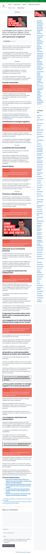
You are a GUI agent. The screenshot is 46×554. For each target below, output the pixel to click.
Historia (39, 193)
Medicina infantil (39, 229)
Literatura (39, 211)
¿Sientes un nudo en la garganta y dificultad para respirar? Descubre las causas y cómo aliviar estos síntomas (40, 61)
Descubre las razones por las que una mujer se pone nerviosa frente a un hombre (18, 494)
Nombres (39, 254)
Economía (40, 164)
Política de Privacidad (34, 1)
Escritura (39, 176)
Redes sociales (39, 271)
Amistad (39, 115)
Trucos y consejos (39, 300)
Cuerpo (39, 144)
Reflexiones (40, 274)
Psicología (40, 264)
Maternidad (40, 221)
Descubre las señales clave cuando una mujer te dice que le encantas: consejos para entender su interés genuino (18, 481)
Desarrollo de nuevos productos (40, 149)
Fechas (39, 183)
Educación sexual (40, 173)
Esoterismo (40, 178)
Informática (40, 199)
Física (38, 189)
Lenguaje (39, 209)
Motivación (40, 250)
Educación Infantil (40, 169)
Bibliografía (40, 130)
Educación (17, 4)
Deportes (39, 146)
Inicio (10, 4)
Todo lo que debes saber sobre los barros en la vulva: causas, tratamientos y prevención (40, 78)
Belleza (39, 125)
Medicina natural (39, 233)
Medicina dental (39, 226)
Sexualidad (40, 291)
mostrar (13, 41)
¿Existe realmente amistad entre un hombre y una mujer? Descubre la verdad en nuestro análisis (18, 485)
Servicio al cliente (40, 288)
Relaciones (11, 8)
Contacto (42, 1)
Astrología (40, 123)
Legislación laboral (40, 206)
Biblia (38, 127)
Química (39, 268)
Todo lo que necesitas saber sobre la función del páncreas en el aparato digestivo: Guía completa (40, 43)
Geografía (40, 191)
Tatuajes (39, 293)
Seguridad (40, 285)
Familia (39, 180)
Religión (39, 279)
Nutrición (39, 256)
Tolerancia (40, 295)
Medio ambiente (39, 244)
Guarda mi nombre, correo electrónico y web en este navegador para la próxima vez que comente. (17, 540)
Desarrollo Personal (40, 161)
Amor (38, 117)
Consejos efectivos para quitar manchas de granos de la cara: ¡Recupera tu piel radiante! (40, 27)
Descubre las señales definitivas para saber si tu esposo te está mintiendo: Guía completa (16, 502)
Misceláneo (20, 8)
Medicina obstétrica (40, 241)
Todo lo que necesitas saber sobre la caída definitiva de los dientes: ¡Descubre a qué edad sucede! (40, 96)
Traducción (40, 297)
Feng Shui (39, 185)
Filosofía (39, 187)
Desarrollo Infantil (34, 4)
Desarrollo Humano (40, 154)
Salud (24, 4)
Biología (39, 134)
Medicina (39, 223)
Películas (39, 262)
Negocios (39, 252)
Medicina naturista (39, 237)
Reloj (38, 281)
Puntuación (40, 266)
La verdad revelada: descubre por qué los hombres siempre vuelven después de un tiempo (18, 490)
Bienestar (39, 132)
